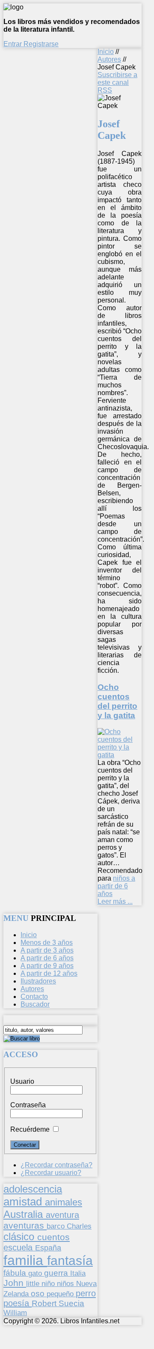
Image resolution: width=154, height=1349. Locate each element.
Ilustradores (38, 981)
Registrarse (41, 44)
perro (86, 1293)
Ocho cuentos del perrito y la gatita (117, 701)
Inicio (106, 51)
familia (25, 1260)
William (15, 1312)
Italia (78, 1273)
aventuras (25, 1225)
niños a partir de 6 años (116, 886)
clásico (20, 1236)
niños (66, 1283)
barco (57, 1226)
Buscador (35, 1004)
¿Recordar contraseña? (56, 1165)
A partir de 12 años (49, 973)
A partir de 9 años (47, 965)
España (48, 1248)
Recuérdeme (30, 1129)
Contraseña (28, 1105)
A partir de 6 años (47, 958)
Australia (24, 1214)
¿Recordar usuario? (51, 1172)
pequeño (61, 1293)
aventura (62, 1215)
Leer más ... (115, 901)
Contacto (34, 996)
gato (36, 1273)
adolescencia (32, 1189)
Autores (109, 59)
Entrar (13, 44)
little (33, 1284)
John (14, 1283)
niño (49, 1284)
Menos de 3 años (47, 942)
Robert (45, 1303)
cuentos (53, 1237)
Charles (79, 1226)
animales (63, 1202)
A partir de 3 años (47, 950)
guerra (57, 1272)
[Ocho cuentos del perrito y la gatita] (120, 754)
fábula (15, 1272)
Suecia (71, 1303)
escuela (19, 1247)
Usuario (22, 1081)
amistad (24, 1201)
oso (39, 1293)
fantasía (70, 1260)
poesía (17, 1303)
